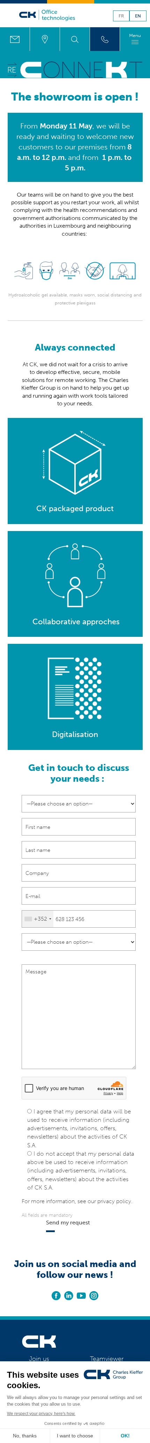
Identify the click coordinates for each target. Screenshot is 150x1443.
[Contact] (15, 39)
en (138, 16)
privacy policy (114, 1201)
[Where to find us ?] (45, 39)
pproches (103, 621)
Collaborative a (58, 621)
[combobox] (37, 919)
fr (121, 16)
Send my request (68, 1222)
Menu (135, 35)
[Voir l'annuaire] (105, 39)
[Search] (75, 39)
